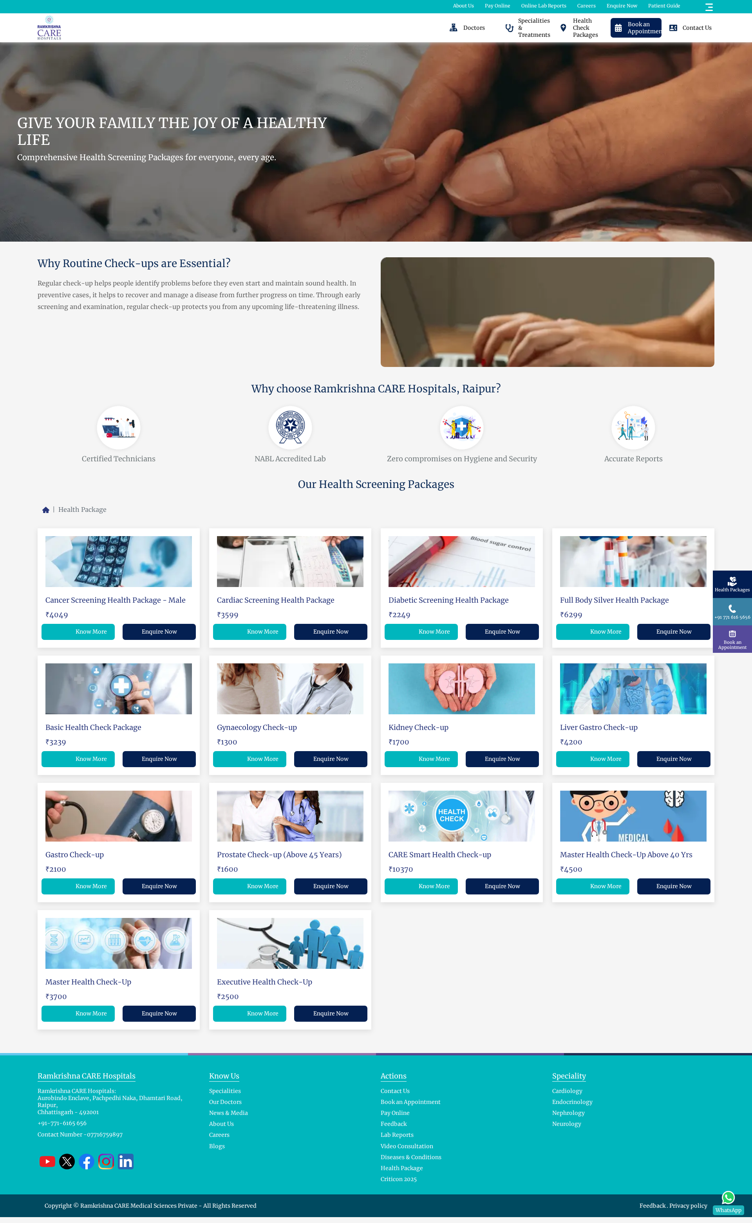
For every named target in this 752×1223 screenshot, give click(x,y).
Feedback (653, 1205)
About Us (463, 6)
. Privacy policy (687, 1205)
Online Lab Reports (543, 6)
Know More (91, 631)
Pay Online (497, 6)
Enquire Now (622, 6)
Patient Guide (664, 6)
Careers (586, 6)
